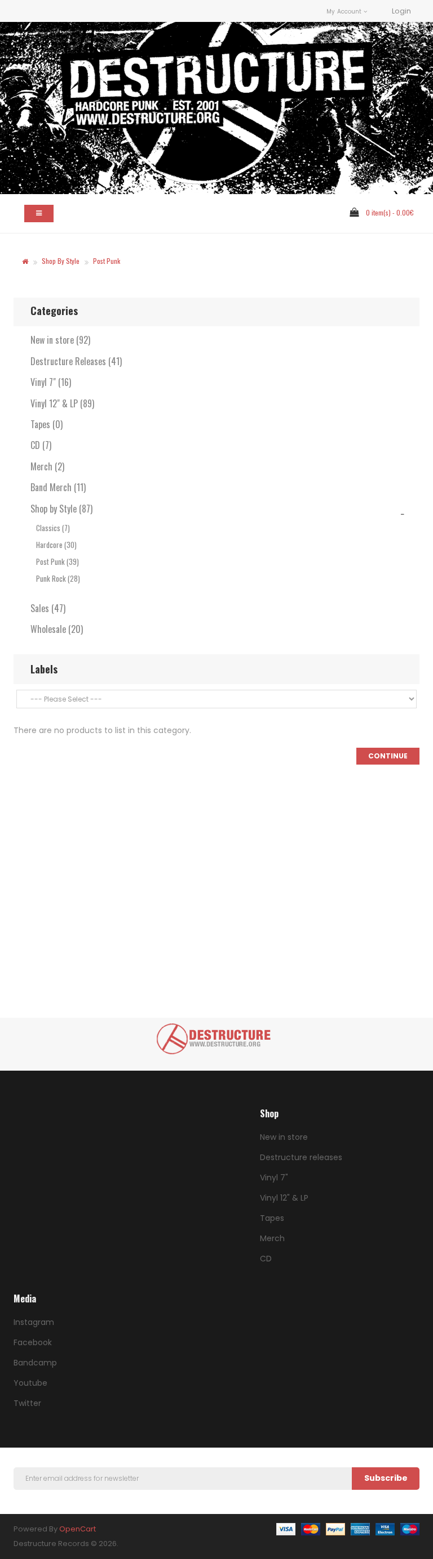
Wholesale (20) (56, 629)
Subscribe (386, 1478)
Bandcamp (35, 1362)
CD (266, 1258)
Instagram (34, 1322)
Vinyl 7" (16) (50, 382)
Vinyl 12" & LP (284, 1197)
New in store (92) (60, 340)
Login (401, 11)
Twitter (27, 1403)
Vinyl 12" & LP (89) (62, 403)
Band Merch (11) (58, 487)
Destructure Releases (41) (76, 361)
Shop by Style (60, 261)
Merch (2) (47, 466)
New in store (284, 1137)
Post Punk (106, 261)
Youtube (30, 1383)
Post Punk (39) (57, 561)
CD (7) (40, 445)
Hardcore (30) (56, 544)
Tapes (272, 1218)
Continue (388, 756)
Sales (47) (47, 608)
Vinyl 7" (274, 1177)
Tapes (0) (46, 424)
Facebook (33, 1342)
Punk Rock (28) (58, 578)
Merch (272, 1238)
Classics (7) (53, 527)
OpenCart (77, 1529)
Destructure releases (301, 1157)
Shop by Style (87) (61, 508)
